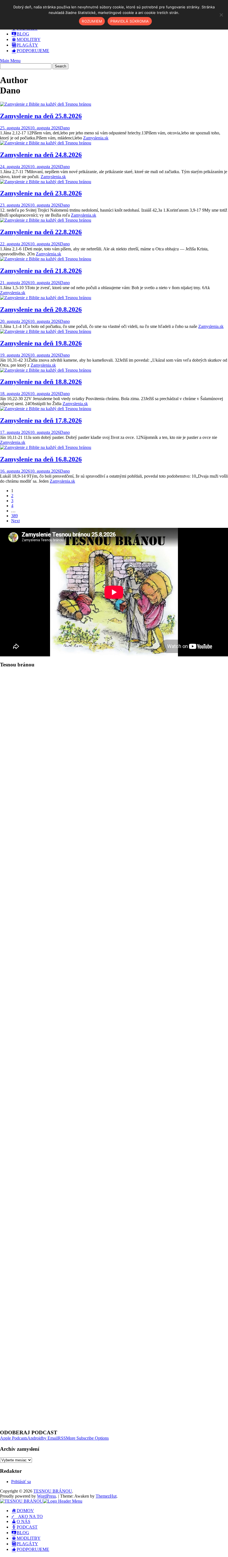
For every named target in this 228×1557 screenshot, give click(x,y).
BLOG (23, 34)
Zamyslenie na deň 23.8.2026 (41, 193)
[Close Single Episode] (44, 711)
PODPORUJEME (33, 50)
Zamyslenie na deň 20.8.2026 (41, 309)
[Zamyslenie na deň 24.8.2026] (45, 143)
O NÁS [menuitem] (23, 1521)
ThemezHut (106, 1496)
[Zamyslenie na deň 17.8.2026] (45, 408)
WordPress (46, 1496)
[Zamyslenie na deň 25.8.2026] (45, 104)
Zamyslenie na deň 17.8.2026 (41, 420)
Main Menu (10, 60)
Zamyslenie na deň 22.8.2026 (41, 232)
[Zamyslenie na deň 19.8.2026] (45, 331)
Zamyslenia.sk (95, 138)
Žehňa (74, 912)
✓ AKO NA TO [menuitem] (27, 1516)
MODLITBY (29, 39)
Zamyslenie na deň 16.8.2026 (41, 459)
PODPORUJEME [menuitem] (33, 1549)
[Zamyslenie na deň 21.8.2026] (45, 259)
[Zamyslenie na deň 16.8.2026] (45, 447)
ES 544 (20, 869)
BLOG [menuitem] (23, 1532)
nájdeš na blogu (160, 999)
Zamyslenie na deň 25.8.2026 (41, 116)
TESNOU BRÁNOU (52, 1491)
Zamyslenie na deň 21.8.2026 (41, 270)
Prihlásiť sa (21, 1481)
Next (15, 520)
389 (14, 515)
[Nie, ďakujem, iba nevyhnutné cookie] (221, 15)
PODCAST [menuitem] (27, 1527)
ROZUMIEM (92, 21)
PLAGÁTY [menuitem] (27, 1543)
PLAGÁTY (27, 45)
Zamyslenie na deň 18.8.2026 (41, 381)
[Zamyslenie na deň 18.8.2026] (45, 370)
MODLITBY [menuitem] (29, 1538)
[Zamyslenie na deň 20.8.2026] (45, 297)
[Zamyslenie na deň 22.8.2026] (45, 220)
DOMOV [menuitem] (25, 1510)
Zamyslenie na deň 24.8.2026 (41, 154)
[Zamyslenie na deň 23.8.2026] (45, 181)
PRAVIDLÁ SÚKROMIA (129, 21)
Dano (65, 127)
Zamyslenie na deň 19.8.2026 (41, 343)
